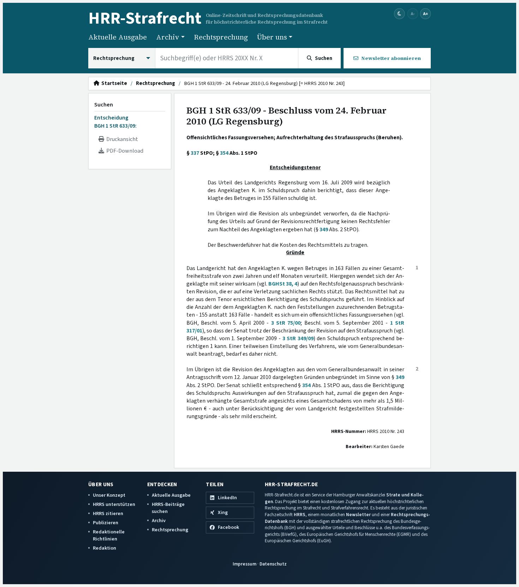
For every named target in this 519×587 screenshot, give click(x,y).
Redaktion (104, 548)
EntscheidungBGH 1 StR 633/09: (115, 121)
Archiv (159, 520)
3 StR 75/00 (286, 323)
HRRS (299, 514)
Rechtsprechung (221, 37)
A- (413, 14)
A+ (425, 14)
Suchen (103, 105)
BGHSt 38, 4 (282, 284)
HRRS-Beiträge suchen (168, 508)
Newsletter (358, 514)
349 (324, 229)
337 (195, 153)
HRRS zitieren (108, 513)
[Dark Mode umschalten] (399, 13)
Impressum (244, 564)
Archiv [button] (167, 37)
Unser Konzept (109, 495)
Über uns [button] (272, 37)
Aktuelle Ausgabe (117, 37)
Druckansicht (121, 139)
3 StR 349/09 (298, 338)
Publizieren (105, 522)
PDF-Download (123, 151)
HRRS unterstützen (114, 504)
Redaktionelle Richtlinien (109, 535)
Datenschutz (273, 564)
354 (224, 153)
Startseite (113, 83)
